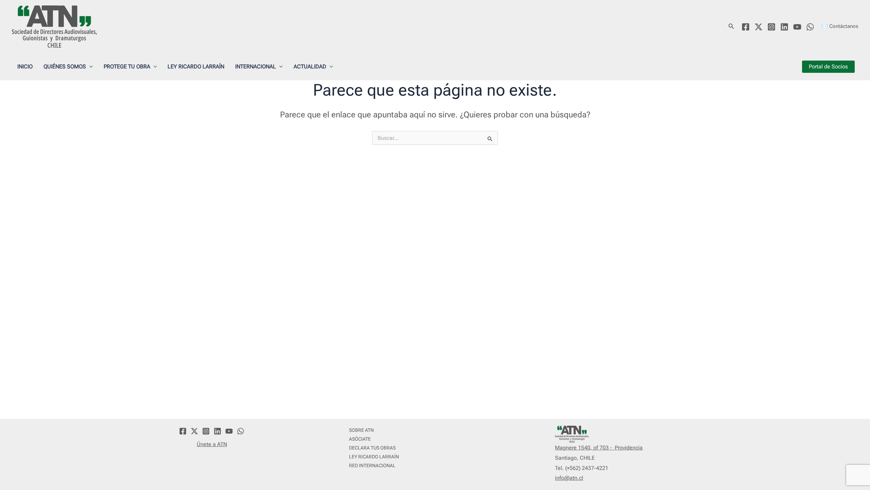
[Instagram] (771, 26)
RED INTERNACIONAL (372, 465)
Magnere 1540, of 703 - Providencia (599, 447)
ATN (110, 26)
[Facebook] (745, 26)
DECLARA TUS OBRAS (372, 448)
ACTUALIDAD (310, 66)
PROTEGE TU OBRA (127, 66)
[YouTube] (797, 26)
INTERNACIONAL (255, 66)
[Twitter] (758, 26)
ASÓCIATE (360, 439)
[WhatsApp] (810, 26)
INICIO (25, 66)
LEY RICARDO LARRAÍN (196, 66)
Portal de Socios (828, 66)
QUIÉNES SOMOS (65, 66)
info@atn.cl (569, 478)
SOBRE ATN (361, 430)
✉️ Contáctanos (839, 26)
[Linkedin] (784, 26)
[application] (89, 66)
